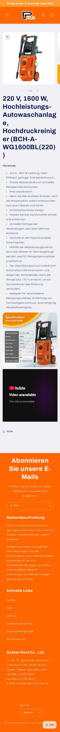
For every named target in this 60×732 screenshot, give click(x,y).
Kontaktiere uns (16, 639)
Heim (10, 608)
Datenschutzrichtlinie (19, 623)
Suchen (11, 600)
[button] (7, 15)
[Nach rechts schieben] (37, 90)
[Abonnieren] (49, 506)
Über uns (12, 616)
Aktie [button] (10, 431)
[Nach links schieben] (22, 90)
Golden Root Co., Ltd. (23, 723)
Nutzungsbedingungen (20, 631)
